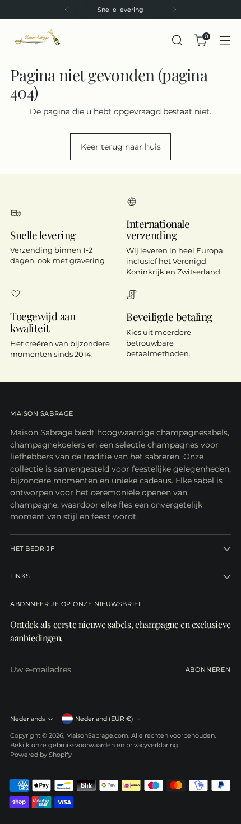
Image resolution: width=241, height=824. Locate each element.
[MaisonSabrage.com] (35, 40)
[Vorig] (66, 9)
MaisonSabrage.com (97, 735)
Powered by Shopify (41, 754)
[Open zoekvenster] (176, 40)
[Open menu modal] (225, 40)
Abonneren (208, 669)
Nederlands (27, 719)
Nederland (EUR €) (104, 719)
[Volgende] (174, 9)
